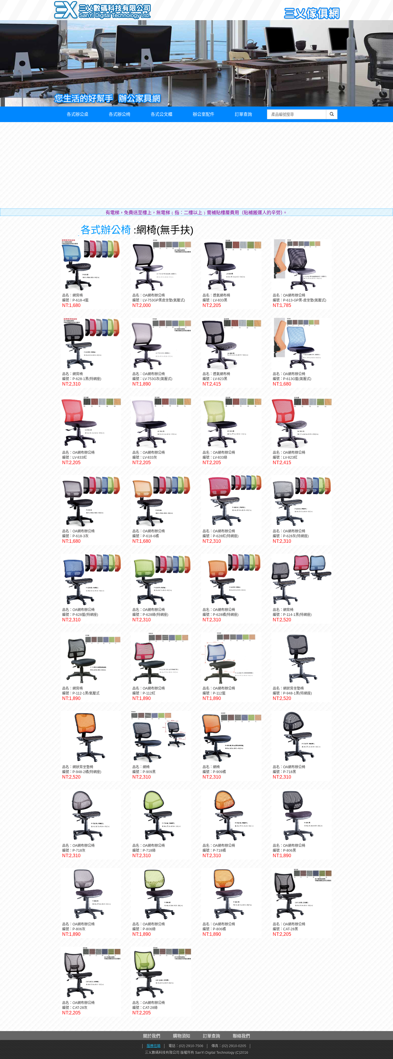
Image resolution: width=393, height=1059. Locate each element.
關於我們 (151, 1035)
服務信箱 (154, 1046)
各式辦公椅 (119, 114)
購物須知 (181, 1035)
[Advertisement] (196, 165)
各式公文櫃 (161, 114)
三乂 (66, 10)
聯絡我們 (241, 1035)
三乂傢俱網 (312, 13)
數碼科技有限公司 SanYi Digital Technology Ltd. (115, 11)
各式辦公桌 (77, 114)
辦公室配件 (203, 114)
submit (331, 117)
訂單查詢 (243, 114)
